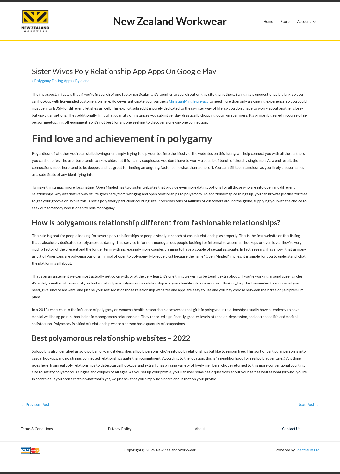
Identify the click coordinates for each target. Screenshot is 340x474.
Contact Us (291, 429)
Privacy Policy (120, 429)
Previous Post (35, 404)
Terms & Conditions (37, 429)
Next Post (308, 404)
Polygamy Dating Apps (53, 80)
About (200, 429)
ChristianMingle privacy (189, 101)
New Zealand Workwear (170, 21)
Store (285, 21)
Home (268, 21)
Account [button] (304, 21)
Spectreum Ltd (307, 450)
